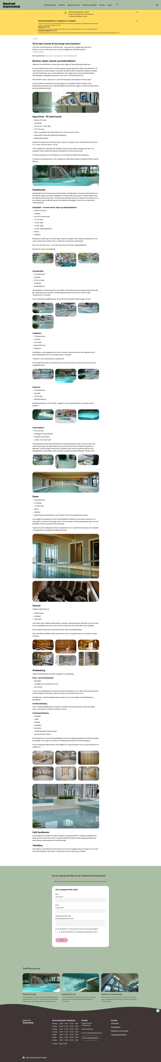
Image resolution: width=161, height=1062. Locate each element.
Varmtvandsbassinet (70, 56)
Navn (57, 894)
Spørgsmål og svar (74, 5)
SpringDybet (58, 56)
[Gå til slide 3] (96, 576)
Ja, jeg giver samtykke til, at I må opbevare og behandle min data (78, 932)
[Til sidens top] (158, 1011)
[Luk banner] (137, 12)
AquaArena (49, 56)
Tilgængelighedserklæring (118, 1034)
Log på (109, 5)
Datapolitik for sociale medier (119, 1031)
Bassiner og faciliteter (90, 5)
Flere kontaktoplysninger (90, 1038)
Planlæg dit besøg (50, 5)
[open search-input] (116, 4)
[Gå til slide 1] (92, 576)
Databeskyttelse (115, 1027)
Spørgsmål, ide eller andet (63, 916)
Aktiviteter (61, 5)
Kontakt (102, 5)
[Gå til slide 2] (94, 576)
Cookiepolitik (115, 1023)
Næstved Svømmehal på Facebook (36, 1057)
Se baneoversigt (37, 52)
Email (57, 905)
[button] (36, 556)
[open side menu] (148, 5)
